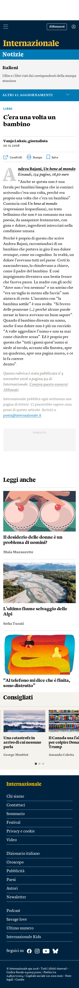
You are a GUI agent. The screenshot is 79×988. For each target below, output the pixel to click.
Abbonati (11, 390)
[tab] (36, 764)
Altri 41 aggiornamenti (27, 95)
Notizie (13, 55)
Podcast (13, 911)
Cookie (19, 979)
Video (11, 840)
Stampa (37, 157)
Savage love (16, 920)
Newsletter (16, 897)
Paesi (11, 880)
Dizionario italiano (23, 854)
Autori (12, 889)
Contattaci (15, 805)
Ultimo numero (20, 928)
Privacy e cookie (20, 831)
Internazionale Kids (23, 937)
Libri (8, 108)
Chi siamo (15, 797)
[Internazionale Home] (25, 784)
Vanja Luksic (15, 141)
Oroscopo (15, 862)
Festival (13, 823)
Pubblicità (15, 871)
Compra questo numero (48, 385)
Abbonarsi (57, 26)
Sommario (15, 814)
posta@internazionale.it (22, 415)
